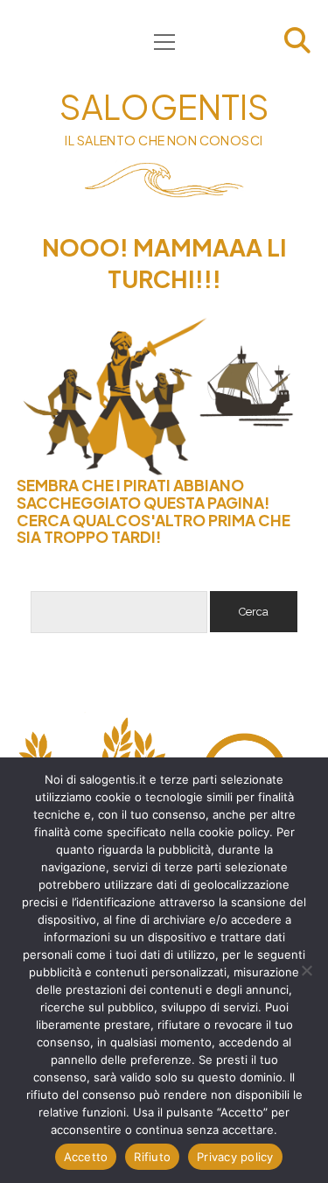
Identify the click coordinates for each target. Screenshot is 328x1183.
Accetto (86, 1157)
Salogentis (164, 106)
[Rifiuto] (306, 970)
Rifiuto (152, 1157)
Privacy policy (235, 1157)
